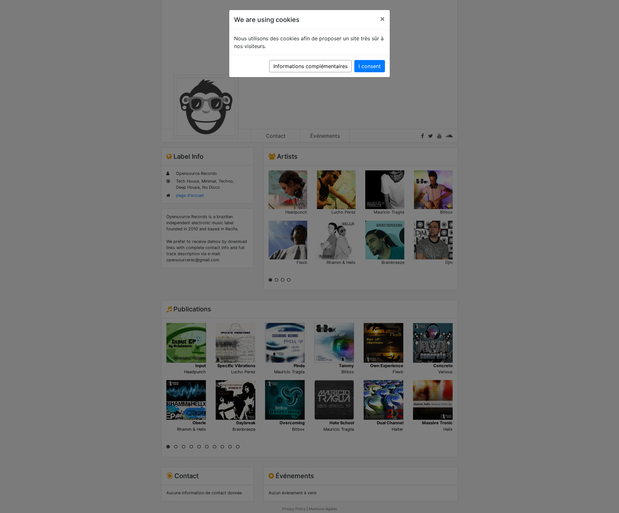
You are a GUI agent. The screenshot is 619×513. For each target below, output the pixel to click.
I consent (370, 66)
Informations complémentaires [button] (310, 66)
